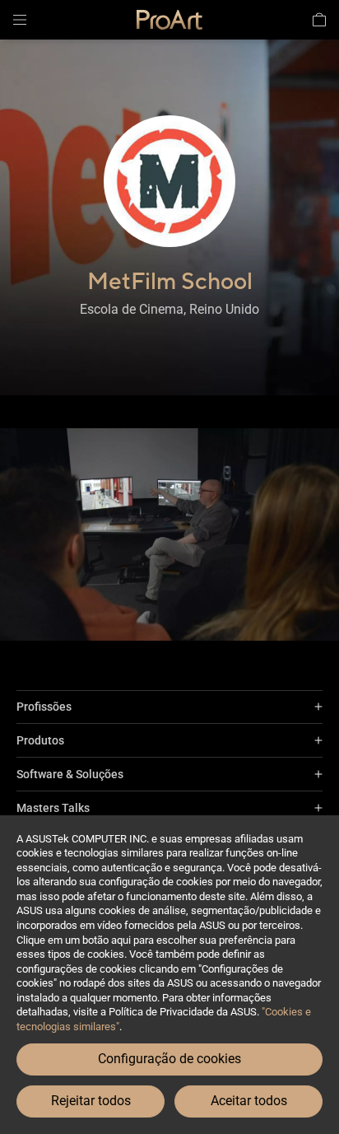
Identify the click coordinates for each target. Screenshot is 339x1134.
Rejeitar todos (91, 1100)
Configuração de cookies (169, 1058)
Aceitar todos (249, 1100)
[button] (20, 20)
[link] (169, 20)
